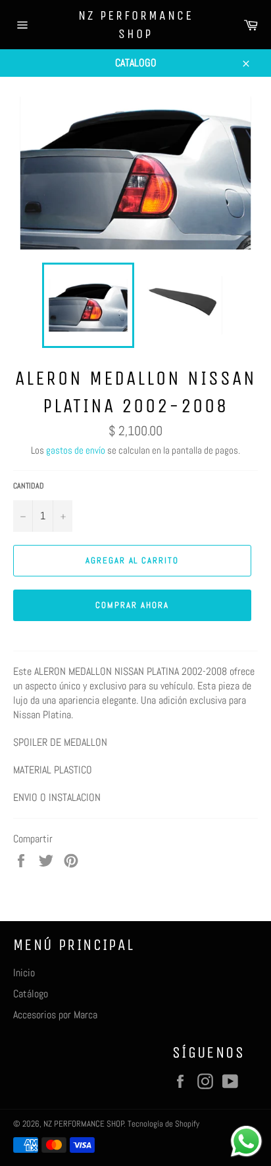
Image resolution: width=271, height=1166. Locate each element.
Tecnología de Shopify (163, 1123)
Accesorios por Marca (55, 1015)
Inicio (24, 973)
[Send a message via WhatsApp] (246, 1141)
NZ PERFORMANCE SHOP (135, 24)
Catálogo (30, 994)
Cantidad (28, 486)
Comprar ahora (131, 605)
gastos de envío (75, 450)
